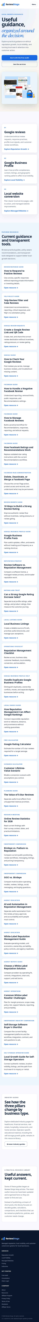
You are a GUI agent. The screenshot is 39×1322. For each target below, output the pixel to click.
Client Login (5, 1281)
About (4, 1290)
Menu (34, 4)
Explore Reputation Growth (16, 149)
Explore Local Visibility (14, 180)
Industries (5, 1266)
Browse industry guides (16, 1144)
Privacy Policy (6, 1298)
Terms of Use (6, 1301)
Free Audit (5, 1275)
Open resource (11, 288)
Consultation (6, 1278)
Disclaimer (5, 1304)
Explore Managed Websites (16, 211)
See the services (19, 64)
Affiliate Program (7, 1295)
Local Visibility (6, 1258)
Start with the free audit (19, 58)
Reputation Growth (8, 1255)
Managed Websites (8, 1261)
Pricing (4, 1263)
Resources (5, 1293)
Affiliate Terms (6, 1307)
